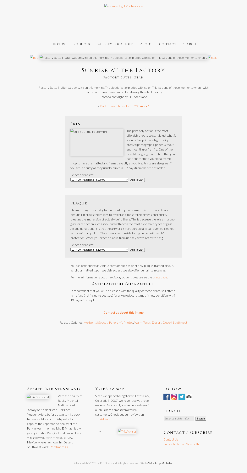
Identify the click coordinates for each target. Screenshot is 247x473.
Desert (157, 322)
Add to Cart (136, 179)
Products (81, 44)
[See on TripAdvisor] (189, 397)
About (146, 44)
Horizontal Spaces (96, 322)
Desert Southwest (175, 322)
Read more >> (59, 447)
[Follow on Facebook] (166, 397)
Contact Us (170, 439)
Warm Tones (142, 322)
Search (189, 44)
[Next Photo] (212, 57)
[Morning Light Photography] (123, 6)
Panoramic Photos (121, 322)
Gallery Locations (115, 44)
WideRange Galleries (160, 463)
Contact (167, 44)
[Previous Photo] (35, 57)
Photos (58, 44)
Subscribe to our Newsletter (182, 444)
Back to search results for (124, 106)
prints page (160, 277)
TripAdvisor (102, 419)
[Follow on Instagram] (174, 397)
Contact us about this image (123, 312)
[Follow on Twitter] (181, 397)
